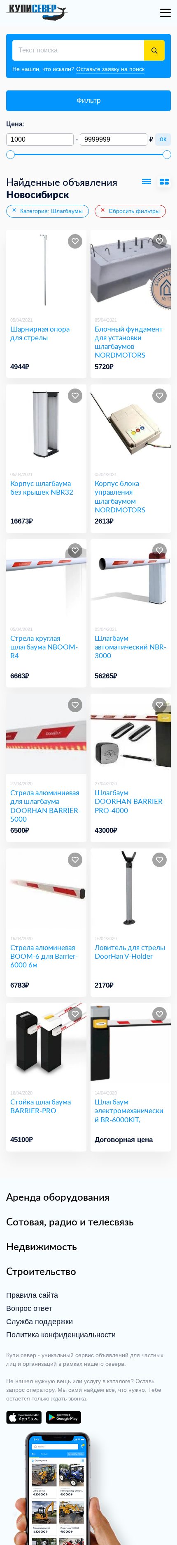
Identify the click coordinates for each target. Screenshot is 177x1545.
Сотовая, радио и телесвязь (70, 1222)
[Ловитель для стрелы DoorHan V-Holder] (131, 888)
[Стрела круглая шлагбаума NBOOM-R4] (46, 579)
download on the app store (24, 1417)
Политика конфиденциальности (61, 1335)
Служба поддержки (39, 1322)
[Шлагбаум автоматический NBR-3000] (131, 579)
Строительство (41, 1271)
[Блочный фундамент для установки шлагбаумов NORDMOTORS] (131, 270)
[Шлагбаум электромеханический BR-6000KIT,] (131, 1043)
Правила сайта (32, 1295)
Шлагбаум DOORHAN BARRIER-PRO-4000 (130, 801)
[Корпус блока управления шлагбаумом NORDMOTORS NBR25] (131, 424)
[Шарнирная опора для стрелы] (46, 270)
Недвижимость (41, 1246)
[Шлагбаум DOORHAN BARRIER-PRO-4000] (131, 734)
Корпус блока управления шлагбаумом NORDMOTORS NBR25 (120, 501)
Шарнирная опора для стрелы (40, 333)
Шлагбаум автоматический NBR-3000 (130, 647)
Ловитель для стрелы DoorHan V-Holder (130, 952)
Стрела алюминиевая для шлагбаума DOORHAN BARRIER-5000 (45, 805)
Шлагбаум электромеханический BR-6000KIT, (129, 1110)
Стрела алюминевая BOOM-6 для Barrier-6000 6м (44, 956)
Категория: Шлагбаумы (51, 211)
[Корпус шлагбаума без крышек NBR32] (46, 424)
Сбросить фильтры (133, 211)
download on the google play (63, 1417)
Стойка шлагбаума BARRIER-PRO (40, 1106)
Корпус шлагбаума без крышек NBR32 (41, 488)
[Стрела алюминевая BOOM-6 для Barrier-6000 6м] (46, 888)
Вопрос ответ (29, 1308)
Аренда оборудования (57, 1197)
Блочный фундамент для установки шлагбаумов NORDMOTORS (129, 342)
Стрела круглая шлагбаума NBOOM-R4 (44, 647)
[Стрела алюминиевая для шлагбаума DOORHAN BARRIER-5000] (46, 734)
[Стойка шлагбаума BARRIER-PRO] (46, 1043)
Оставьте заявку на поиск (110, 69)
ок (163, 138)
